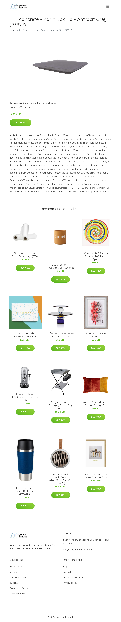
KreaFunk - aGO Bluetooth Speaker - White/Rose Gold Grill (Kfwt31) (60, 479)
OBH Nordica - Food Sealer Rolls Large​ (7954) (25, 255)
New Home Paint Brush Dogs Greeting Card (96, 476)
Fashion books (48, 103)
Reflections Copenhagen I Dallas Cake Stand (60, 335)
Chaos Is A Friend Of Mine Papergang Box (25, 335)
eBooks (14, 582)
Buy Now (20, 122)
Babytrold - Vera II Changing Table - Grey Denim (61, 405)
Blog (65, 566)
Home (13, 30)
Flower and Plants (19, 588)
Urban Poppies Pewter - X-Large (96, 335)
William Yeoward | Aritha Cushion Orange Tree (96, 404)
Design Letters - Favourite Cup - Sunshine (60, 266)
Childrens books (31, 103)
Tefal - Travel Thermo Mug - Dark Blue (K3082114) (25, 491)
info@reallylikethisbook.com (77, 549)
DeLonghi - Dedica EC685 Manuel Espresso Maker (25, 397)
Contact (67, 571)
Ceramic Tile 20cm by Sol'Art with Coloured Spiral (96, 256)
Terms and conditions (74, 577)
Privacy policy (70, 582)
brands (13, 571)
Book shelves (17, 566)
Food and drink (17, 593)
